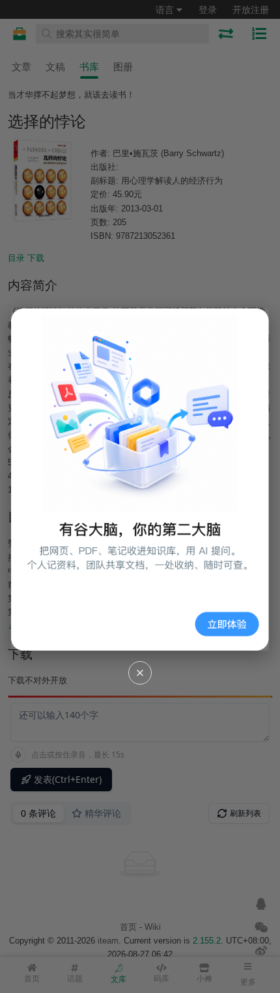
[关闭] (140, 673)
